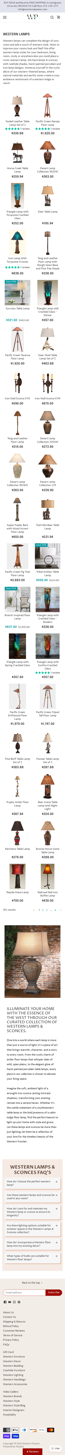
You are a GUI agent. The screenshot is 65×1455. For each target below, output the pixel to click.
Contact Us (9, 1317)
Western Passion (31, 1443)
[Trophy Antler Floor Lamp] (17, 786)
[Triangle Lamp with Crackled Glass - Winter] (48, 293)
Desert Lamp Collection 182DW (47, 170)
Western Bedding (13, 1366)
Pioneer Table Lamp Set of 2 (47, 760)
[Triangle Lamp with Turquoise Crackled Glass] (17, 196)
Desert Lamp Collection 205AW (47, 440)
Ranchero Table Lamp (17, 849)
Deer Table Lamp (47, 211)
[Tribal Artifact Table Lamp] (48, 556)
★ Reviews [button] (32, 1451)
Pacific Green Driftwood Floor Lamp (17, 716)
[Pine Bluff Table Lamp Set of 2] (17, 743)
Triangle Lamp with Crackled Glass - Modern (48, 619)
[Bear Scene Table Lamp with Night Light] (48, 786)
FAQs (6, 1344)
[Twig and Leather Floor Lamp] (17, 423)
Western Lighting (13, 1375)
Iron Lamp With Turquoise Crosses (17, 260)
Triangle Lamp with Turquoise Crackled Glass (17, 215)
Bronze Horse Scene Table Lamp (47, 850)
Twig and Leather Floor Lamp (17, 440)
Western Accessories (15, 1384)
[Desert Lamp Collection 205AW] (48, 423)
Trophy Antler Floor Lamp (17, 804)
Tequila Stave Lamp (17, 892)
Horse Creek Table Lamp (17, 170)
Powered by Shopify (13, 1446)
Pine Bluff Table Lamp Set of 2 (17, 760)
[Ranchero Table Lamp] (17, 833)
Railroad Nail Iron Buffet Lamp (48, 894)
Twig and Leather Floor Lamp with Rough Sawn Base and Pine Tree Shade (47, 263)
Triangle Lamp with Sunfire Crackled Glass (48, 665)
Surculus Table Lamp (17, 308)
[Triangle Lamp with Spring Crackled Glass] (17, 646)
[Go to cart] (58, 17)
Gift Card (8, 1352)
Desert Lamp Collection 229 (47, 483)
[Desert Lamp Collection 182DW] (48, 152)
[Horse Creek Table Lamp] (17, 152)
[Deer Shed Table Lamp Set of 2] (48, 339)
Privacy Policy (11, 1340)
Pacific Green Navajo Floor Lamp (48, 123)
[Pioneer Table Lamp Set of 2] (48, 743)
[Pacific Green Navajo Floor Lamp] (48, 105)
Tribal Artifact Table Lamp (47, 573)
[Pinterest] (19, 1302)
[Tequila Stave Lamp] (17, 876)
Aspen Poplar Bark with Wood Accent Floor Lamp (17, 529)
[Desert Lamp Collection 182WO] (17, 466)
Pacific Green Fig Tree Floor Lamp (17, 573)
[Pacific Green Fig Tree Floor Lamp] (17, 556)
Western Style (11, 1401)
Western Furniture (14, 1356)
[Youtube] (9, 1302)
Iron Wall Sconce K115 (17, 398)
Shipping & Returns (14, 1321)
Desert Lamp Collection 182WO (17, 483)
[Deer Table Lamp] (48, 196)
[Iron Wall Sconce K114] (48, 383)
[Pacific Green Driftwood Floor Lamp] (17, 696)
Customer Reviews (14, 1330)
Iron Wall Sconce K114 (47, 398)
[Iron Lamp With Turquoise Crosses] (17, 242)
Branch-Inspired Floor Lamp (17, 617)
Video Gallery (10, 1391)
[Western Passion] (32, 17)
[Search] (52, 17)
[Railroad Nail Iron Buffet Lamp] (48, 876)
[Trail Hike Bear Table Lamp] (48, 509)
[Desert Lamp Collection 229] (48, 466)
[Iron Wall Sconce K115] (17, 383)
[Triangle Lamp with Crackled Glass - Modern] (48, 599)
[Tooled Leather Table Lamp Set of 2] (17, 105)
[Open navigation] (4, 17)
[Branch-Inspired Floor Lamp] (17, 599)
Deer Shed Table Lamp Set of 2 (47, 357)
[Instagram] (14, 1302)
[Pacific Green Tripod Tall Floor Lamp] (48, 696)
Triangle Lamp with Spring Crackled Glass (17, 663)
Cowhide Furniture (14, 1370)
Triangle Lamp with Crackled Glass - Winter (48, 312)
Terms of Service (12, 1335)
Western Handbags (14, 1379)
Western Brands (12, 1396)
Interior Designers (13, 1410)
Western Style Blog (14, 1405)
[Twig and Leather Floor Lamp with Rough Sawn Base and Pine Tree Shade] (48, 242)
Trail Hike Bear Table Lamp (47, 527)
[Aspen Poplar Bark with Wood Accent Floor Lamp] (17, 509)
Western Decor (12, 1361)
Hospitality (9, 1414)
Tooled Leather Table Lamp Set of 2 (17, 123)
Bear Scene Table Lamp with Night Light (47, 806)
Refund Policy (11, 1326)
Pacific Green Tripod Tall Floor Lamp (47, 714)
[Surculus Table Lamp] (17, 293)
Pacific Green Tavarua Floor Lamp (17, 357)
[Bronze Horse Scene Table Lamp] (48, 833)
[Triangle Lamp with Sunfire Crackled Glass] (48, 646)
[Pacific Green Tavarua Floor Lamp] (17, 339)
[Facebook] (5, 1302)
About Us (8, 1312)
